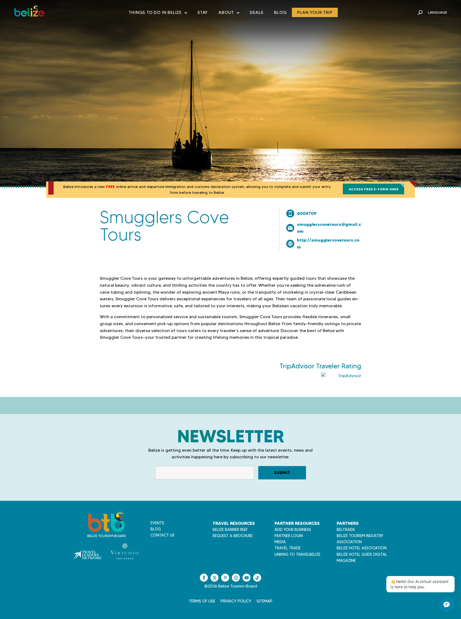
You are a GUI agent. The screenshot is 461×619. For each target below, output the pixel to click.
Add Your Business (293, 529)
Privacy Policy (236, 601)
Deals (256, 12)
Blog (280, 12)
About (228, 13)
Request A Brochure (233, 535)
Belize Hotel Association (362, 548)
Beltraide (346, 529)
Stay (202, 12)
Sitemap (264, 601)
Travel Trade (288, 548)
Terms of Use (202, 601)
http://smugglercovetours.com (328, 243)
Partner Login (289, 535)
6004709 (306, 213)
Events (157, 523)
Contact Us (162, 535)
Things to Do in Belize (158, 13)
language (437, 12)
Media (280, 541)
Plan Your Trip (314, 12)
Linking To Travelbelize (297, 554)
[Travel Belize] (106, 528)
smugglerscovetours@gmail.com (329, 228)
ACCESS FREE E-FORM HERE (374, 189)
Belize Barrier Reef (230, 529)
